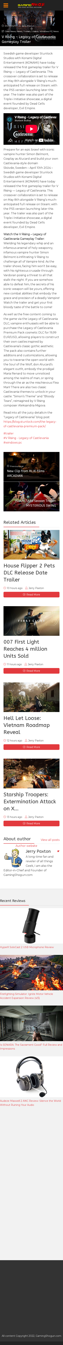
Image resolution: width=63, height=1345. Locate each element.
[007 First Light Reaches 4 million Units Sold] (31, 621)
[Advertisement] (31, 1146)
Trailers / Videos (30, 31)
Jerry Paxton (28, 26)
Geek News (10, 31)
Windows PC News (49, 31)
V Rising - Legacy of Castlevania (27, 438)
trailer (9, 433)
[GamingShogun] (31, 4)
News (19, 31)
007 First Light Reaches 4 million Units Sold (25, 649)
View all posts (50, 840)
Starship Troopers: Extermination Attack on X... (30, 801)
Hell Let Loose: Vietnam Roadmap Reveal (27, 725)
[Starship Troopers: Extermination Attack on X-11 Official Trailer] (31, 773)
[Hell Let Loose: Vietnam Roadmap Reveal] (31, 697)
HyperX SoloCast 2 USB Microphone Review (27, 947)
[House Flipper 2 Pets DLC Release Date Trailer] (31, 545)
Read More (33, 594)
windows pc (13, 442)
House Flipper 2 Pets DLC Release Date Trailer (29, 573)
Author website (26, 845)
